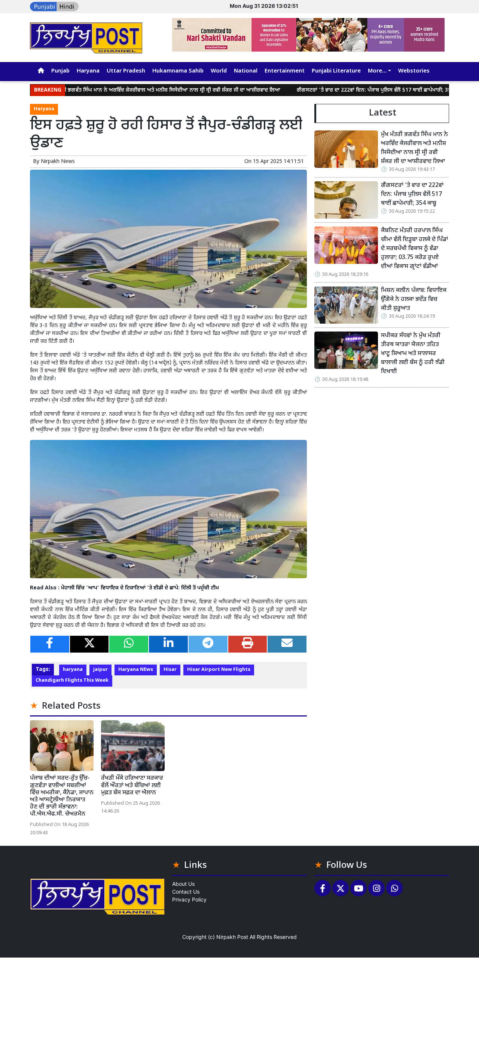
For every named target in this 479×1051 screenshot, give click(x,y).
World (219, 71)
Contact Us (185, 891)
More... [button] (377, 71)
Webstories (414, 71)
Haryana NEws (135, 670)
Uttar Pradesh (126, 71)
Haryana (88, 71)
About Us (183, 884)
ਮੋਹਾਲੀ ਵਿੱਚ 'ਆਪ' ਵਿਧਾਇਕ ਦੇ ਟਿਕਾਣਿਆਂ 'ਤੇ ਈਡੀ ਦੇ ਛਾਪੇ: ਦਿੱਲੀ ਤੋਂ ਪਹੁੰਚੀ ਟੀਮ (140, 588)
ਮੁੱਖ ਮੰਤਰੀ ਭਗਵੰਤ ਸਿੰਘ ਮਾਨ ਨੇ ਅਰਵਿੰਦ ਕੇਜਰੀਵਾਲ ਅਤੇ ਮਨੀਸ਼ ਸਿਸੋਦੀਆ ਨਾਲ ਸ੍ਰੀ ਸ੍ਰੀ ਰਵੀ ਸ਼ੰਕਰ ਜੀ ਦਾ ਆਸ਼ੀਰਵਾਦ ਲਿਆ (132, 90)
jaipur (100, 670)
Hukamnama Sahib (178, 71)
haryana (73, 670)
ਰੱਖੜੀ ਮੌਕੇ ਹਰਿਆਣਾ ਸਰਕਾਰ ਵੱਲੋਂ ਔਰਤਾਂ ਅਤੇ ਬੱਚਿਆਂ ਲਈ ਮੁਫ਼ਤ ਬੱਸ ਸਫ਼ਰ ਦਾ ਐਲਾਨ (132, 785)
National (245, 71)
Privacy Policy (189, 899)
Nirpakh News (58, 161)
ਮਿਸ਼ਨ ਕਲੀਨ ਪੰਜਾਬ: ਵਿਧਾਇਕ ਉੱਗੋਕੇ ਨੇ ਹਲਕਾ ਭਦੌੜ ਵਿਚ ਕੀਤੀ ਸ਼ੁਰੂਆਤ (413, 299)
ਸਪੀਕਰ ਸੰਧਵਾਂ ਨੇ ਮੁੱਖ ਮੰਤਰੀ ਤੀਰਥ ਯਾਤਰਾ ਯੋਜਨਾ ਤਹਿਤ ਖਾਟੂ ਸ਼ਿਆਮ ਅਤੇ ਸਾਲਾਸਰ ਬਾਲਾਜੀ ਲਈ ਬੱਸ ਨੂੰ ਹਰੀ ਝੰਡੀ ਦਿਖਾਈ (413, 354)
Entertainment (285, 71)
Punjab (60, 71)
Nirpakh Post (232, 937)
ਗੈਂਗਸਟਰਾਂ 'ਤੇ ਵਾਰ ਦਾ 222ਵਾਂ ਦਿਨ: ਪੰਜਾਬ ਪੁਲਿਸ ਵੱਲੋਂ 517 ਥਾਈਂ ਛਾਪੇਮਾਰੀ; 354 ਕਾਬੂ (349, 90)
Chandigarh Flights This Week (72, 681)
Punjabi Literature (336, 71)
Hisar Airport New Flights (218, 670)
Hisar (170, 670)
